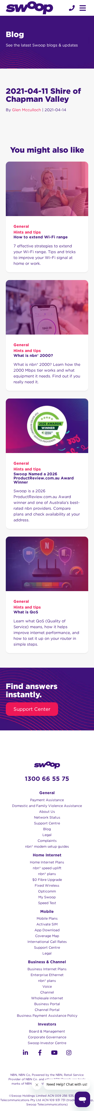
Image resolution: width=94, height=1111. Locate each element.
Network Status (47, 817)
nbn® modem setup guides (47, 846)
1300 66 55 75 (47, 778)
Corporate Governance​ (47, 1037)
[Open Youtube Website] (54, 1053)
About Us (47, 812)
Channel (47, 992)
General (21, 226)
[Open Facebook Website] (40, 1053)
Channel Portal (47, 1010)
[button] (72, 8)
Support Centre (47, 823)
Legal (47, 835)
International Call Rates (47, 942)
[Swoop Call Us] (71, 8)
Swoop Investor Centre (47, 1043)
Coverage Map (47, 936)
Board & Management (47, 1031)
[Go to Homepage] (29, 8)
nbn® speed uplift (47, 868)
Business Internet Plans (47, 969)
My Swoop (47, 897)
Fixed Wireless (47, 885)
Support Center (31, 709)
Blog (47, 829)
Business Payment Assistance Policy (47, 1015)
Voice (47, 986)
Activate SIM (47, 924)
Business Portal (47, 1004)
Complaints (47, 841)
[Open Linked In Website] (25, 1053)
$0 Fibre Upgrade (47, 880)
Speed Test (47, 903)
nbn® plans (47, 874)
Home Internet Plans (47, 862)
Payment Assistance (47, 800)
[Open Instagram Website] (68, 1053)
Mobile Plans (47, 918)
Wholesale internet (47, 998)
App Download (47, 930)
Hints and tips (27, 232)
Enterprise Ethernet (47, 975)
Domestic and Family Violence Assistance (47, 806)
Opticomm (47, 891)
